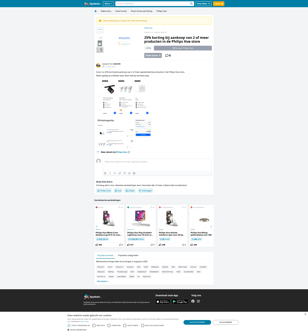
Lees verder (84, 321)
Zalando (165, 267)
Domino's (100, 267)
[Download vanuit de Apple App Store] (163, 301)
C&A (173, 267)
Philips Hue (162, 11)
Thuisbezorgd (122, 272)
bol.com (193, 267)
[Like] (97, 245)
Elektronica (106, 11)
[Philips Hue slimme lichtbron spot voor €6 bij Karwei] (172, 226)
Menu (107, 3)
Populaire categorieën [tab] (128, 255)
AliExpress (101, 272)
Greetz (111, 276)
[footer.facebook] (192, 301)
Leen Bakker (121, 276)
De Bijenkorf (142, 272)
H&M (146, 267)
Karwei (161, 229)
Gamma (98, 229)
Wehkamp (155, 267)
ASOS (178, 272)
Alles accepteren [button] (197, 322)
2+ (100, 50)
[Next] (211, 226)
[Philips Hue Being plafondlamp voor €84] (204, 226)
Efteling (111, 272)
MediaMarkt (154, 272)
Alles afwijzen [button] (225, 322)
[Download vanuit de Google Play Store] (180, 301)
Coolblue (203, 267)
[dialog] (154, 322)
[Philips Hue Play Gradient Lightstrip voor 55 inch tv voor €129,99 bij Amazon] (141, 226)
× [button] (305, 314)
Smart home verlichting (141, 11)
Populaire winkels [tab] (105, 255)
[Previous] (97, 226)
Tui (138, 276)
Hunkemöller (188, 272)
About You (147, 276)
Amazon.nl (130, 229)
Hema (110, 267)
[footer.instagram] (198, 301)
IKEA (132, 272)
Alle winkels (101, 281)
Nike (138, 267)
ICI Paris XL (101, 276)
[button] (123, 329)
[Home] (95, 11)
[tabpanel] (154, 271)
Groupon (130, 267)
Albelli (132, 276)
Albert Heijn (182, 267)
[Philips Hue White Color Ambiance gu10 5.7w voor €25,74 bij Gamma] (109, 226)
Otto (198, 272)
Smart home (121, 11)
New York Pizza (167, 272)
